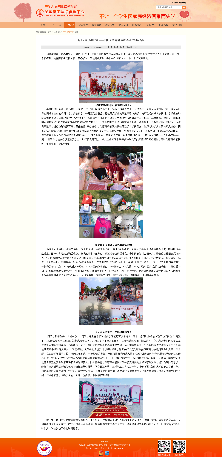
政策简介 (96, 25)
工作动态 (69, 25)
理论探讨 (136, 25)
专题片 (150, 25)
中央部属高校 (68, 32)
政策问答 (110, 25)
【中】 (116, 47)
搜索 (184, 7)
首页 (43, 25)
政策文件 (83, 25)
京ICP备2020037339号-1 (95, 448)
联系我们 (104, 441)
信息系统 (163, 25)
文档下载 (177, 25)
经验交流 (123, 25)
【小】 (122, 47)
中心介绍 (56, 25)
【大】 (110, 47)
